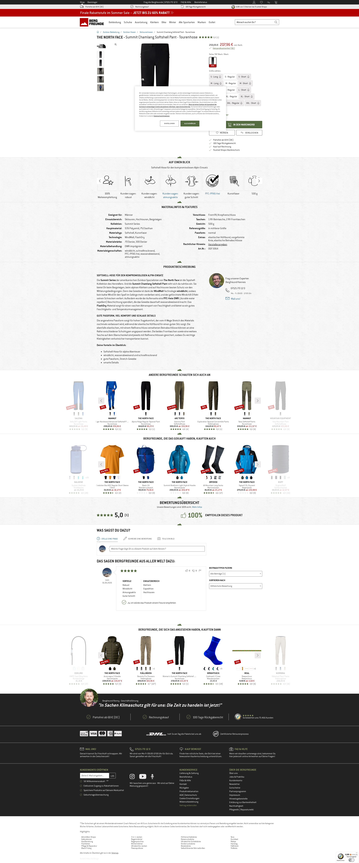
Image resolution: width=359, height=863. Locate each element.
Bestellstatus (186, 776)
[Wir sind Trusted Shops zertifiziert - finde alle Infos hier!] (238, 716)
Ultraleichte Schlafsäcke (191, 841)
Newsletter (234, 784)
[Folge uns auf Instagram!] (134, 777)
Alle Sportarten (187, 22)
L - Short (243, 90)
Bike (164, 22)
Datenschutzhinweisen (162, 116)
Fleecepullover (137, 848)
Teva (232, 837)
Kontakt (183, 784)
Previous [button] (100, 181)
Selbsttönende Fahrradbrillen (193, 848)
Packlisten (85, 843)
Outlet (212, 22)
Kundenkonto (235, 780)
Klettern (154, 22)
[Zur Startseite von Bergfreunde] (93, 22)
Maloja (233, 841)
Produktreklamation (189, 791)
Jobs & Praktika (236, 776)
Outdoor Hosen (129, 32)
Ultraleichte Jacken (139, 846)
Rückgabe (184, 787)
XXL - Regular (233, 103)
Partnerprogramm (237, 791)
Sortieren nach (217, 580)
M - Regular (230, 83)
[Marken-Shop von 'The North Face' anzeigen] (101, 46)
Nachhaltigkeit (236, 806)
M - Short (244, 83)
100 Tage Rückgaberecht (196, 6)
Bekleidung (115, 22)
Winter (172, 22)
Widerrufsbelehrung (189, 801)
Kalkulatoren (86, 839)
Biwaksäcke (186, 846)
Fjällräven (235, 846)
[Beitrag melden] (200, 571)
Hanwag (234, 843)
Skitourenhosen (146, 32)
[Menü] (356, 853)
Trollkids (234, 848)
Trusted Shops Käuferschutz (226, 150)
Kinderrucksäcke (188, 843)
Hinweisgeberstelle (238, 798)
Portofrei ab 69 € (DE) (94, 6)
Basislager (92, 2)
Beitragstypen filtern (220, 567)
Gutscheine (234, 787)
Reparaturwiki (247, 809)
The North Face (110, 37)
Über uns (233, 773)
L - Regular (230, 90)
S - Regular (230, 76)
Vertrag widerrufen (188, 805)
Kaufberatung (87, 841)
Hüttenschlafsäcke (189, 837)
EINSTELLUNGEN (169, 123)
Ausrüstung (141, 22)
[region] (180, 108)
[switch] (351, 860)
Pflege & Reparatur (89, 846)
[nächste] (258, 401)
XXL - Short (251, 103)
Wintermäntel (136, 843)
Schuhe (128, 22)
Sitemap (114, 853)
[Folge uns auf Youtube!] (144, 777)
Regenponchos (137, 841)
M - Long (215, 83)
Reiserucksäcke (187, 839)
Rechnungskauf (142, 6)
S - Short (243, 76)
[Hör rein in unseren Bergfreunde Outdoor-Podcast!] (154, 777)
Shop (82, 2)
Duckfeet (234, 839)
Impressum (234, 795)
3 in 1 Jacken (136, 837)
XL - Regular (231, 96)
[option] (156, 84)
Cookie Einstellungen (189, 798)
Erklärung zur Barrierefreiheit (242, 802)
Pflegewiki (234, 809)
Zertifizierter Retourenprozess (234, 734)
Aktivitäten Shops (88, 837)
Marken (202, 22)
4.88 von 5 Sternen (251, 6)
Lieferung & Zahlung (189, 773)
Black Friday (86, 848)
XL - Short (245, 96)
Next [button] (259, 181)
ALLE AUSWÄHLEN (190, 123)
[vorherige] (101, 401)
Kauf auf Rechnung (222, 146)
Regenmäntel (136, 839)
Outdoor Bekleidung (111, 32)
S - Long (214, 76)
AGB (182, 795)
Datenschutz (191, 795)
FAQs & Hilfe (185, 780)
